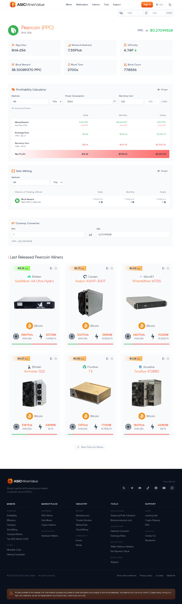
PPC (14, 229)
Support (117, 4)
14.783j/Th (106, 428)
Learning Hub (151, 515)
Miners (69, 4)
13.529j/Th (163, 338)
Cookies (159, 575)
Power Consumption (74, 96)
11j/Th (50, 428)
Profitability (12, 515)
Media (79, 545)
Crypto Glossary (152, 520)
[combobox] (160, 4)
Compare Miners (15, 534)
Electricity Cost (126, 96)
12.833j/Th (107, 338)
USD (98, 229)
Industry (96, 4)
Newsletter (150, 540)
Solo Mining (12, 529)
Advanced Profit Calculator (123, 515)
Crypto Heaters (48, 524)
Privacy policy (146, 575)
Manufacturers (82, 515)
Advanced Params (22, 108)
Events (79, 540)
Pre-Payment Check (120, 551)
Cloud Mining (82, 529)
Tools (106, 4)
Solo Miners (46, 520)
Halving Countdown (16, 554)
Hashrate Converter (120, 531)
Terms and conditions (126, 575)
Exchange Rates (118, 535)
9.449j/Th (51, 338)
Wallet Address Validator (122, 546)
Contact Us (150, 535)
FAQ (147, 524)
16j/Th (163, 428)
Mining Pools (81, 524)
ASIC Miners (47, 515)
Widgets (115, 562)
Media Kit (171, 575)
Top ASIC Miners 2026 (18, 539)
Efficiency (11, 520)
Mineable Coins (14, 549)
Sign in (147, 4)
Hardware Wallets (49, 535)
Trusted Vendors (84, 520)
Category (11, 524)
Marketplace (82, 4)
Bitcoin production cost (121, 520)
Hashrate (16, 96)
